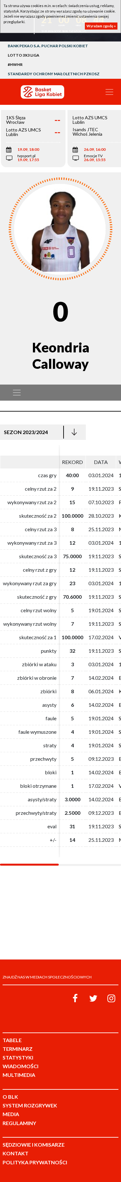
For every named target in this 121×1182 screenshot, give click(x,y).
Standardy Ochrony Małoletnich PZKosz (53, 73)
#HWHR (15, 64)
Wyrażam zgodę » (101, 26)
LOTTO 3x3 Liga (23, 55)
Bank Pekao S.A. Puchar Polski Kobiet (48, 45)
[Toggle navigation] (109, 92)
